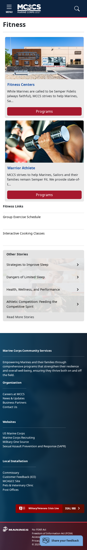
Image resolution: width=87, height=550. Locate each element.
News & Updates (14, 398)
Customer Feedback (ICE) (19, 477)
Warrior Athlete (21, 168)
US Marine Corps (14, 433)
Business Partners (14, 402)
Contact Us (10, 407)
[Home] (29, 8)
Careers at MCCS (14, 394)
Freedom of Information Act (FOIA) (52, 533)
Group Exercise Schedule (22, 217)
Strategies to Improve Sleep (27, 264)
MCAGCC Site (11, 481)
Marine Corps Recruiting (19, 438)
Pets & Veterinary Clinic (18, 485)
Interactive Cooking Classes (24, 233)
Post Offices (11, 490)
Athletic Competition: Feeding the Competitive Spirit (31, 304)
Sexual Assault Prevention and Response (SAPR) (34, 446)
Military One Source (16, 442)
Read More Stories (20, 317)
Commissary (11, 473)
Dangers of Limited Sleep (25, 277)
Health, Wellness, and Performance (33, 289)
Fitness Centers (21, 84)
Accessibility (39, 536)
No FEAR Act (39, 529)
